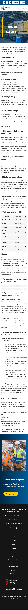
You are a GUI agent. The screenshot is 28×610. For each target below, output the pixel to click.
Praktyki (14, 540)
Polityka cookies (6, 604)
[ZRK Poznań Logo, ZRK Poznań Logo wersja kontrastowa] (6, 8)
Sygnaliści (14, 548)
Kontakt (14, 552)
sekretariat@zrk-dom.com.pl (15, 523)
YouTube (14, 573)
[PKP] (14, 589)
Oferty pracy (10, 494)
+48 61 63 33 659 (15, 519)
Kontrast (16, 2)
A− (4, 2)
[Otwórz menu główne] (19, 8)
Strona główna (10, 21)
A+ (10, 2)
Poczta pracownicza (13, 560)
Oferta (14, 532)
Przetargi (14, 544)
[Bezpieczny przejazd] (14, 584)
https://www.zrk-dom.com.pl (18, 421)
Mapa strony (14, 556)
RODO (14, 603)
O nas (14, 536)
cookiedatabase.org (5, 431)
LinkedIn (14, 570)
